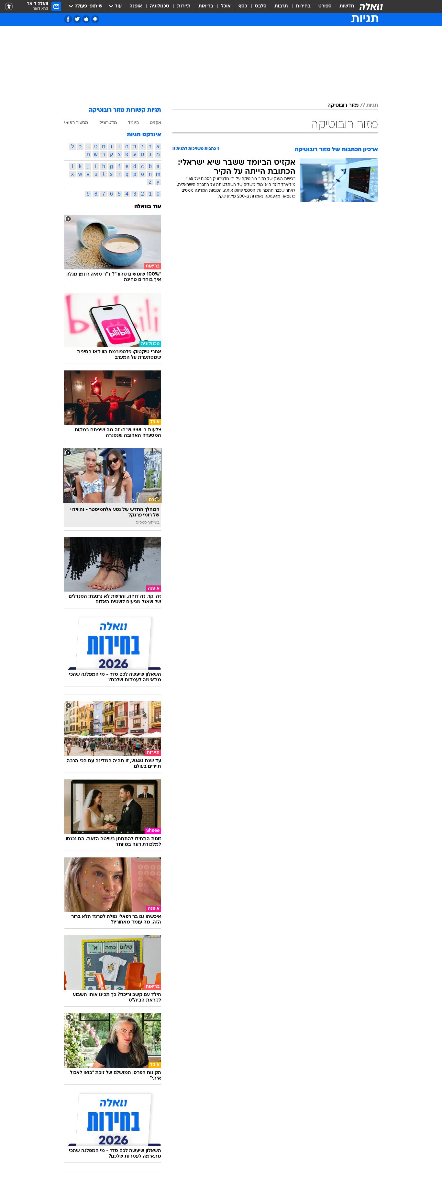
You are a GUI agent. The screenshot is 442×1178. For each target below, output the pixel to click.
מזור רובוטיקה (343, 105)
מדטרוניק (108, 122)
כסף (242, 6)
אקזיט (155, 122)
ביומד (133, 122)
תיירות (184, 6)
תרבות (281, 6)
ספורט (325, 6)
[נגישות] (9, 7)
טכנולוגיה (159, 6)
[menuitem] (343, 6)
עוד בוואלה (147, 207)
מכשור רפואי (76, 122)
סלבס (261, 6)
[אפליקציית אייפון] (86, 19)
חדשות (346, 6)
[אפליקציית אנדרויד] (95, 19)
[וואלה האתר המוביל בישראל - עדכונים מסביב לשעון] (371, 6)
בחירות (303, 6)
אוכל (226, 6)
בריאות (205, 6)
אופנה (135, 6)
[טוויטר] (77, 19)
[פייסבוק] (68, 19)
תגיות (372, 105)
